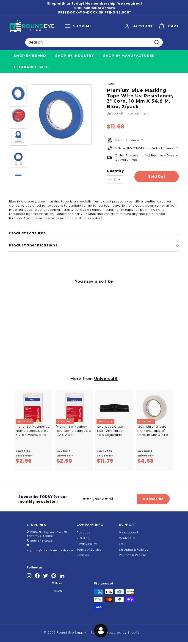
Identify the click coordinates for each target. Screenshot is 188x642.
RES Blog (83, 538)
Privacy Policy (87, 544)
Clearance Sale (31, 67)
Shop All (79, 27)
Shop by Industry (74, 55)
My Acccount (128, 532)
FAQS (123, 544)
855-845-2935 (41, 541)
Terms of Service (89, 550)
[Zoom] (61, 115)
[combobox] (94, 42)
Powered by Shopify (123, 632)
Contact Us (127, 538)
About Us (83, 532)
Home (111, 83)
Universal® (115, 113)
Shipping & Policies (133, 550)
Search (57, 591)
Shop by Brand (30, 55)
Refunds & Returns (133, 555)
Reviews (83, 555)
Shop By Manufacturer (129, 55)
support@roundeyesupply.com (50, 550)
